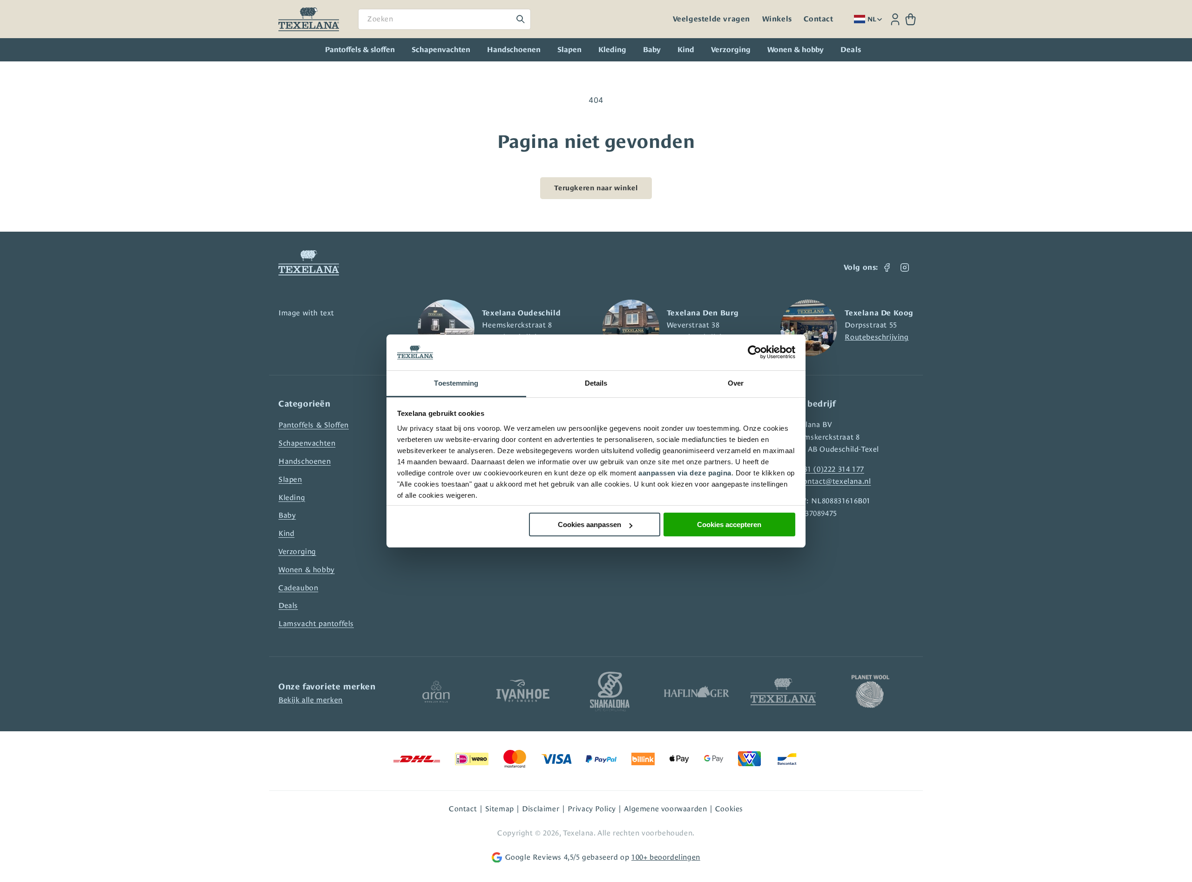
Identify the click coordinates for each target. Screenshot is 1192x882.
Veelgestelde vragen (711, 19)
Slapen (569, 50)
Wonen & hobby (795, 50)
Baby (652, 50)
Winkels (777, 19)
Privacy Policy (592, 808)
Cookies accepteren (729, 524)
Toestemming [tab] (456, 383)
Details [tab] (596, 383)
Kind (685, 50)
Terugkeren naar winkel (595, 188)
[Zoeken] (520, 19)
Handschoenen (514, 50)
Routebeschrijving (876, 337)
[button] (910, 19)
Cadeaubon (298, 587)
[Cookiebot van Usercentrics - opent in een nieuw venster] (754, 353)
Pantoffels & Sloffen (313, 425)
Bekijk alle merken (310, 699)
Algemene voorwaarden (665, 808)
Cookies (729, 808)
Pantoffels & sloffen (360, 50)
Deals (288, 605)
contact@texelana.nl (835, 481)
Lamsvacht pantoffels (316, 623)
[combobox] (444, 19)
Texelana (578, 833)
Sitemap (499, 808)
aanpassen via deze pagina (684, 473)
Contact (818, 19)
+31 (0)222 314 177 (831, 469)
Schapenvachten (441, 50)
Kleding (612, 50)
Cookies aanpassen (589, 524)
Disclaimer (540, 808)
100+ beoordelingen (665, 857)
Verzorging (731, 50)
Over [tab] (736, 383)
